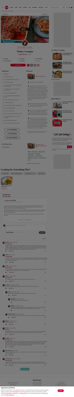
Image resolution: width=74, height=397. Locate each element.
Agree (60, 390)
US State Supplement (9, 395)
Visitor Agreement (16, 391)
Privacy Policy (23, 393)
